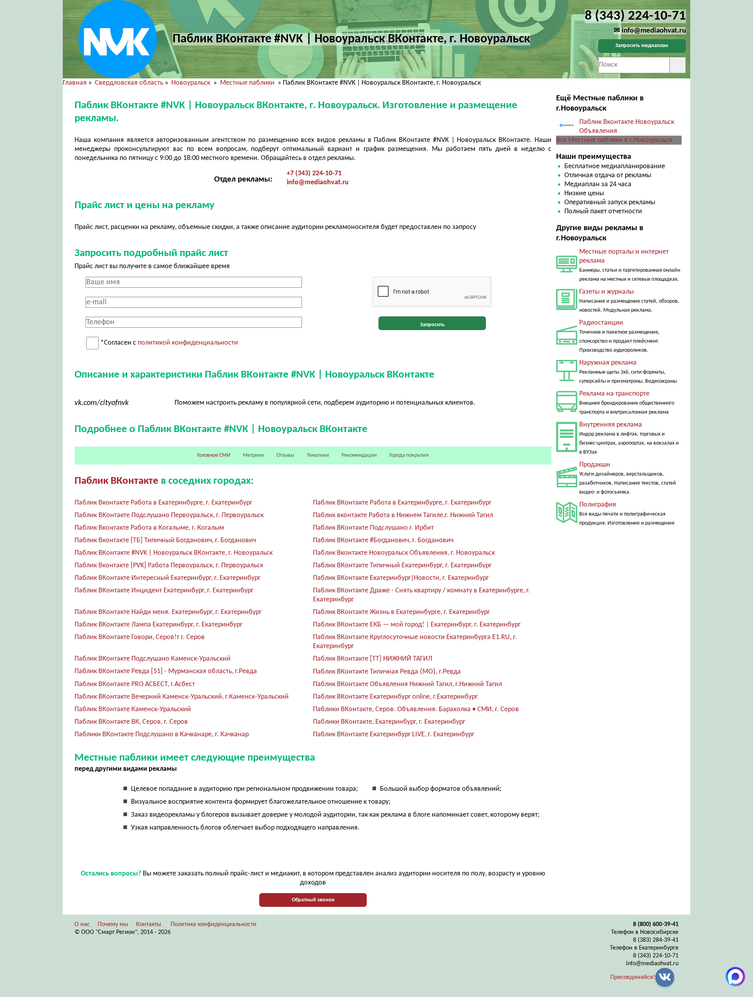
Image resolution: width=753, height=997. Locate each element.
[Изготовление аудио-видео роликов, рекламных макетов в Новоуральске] (566, 485)
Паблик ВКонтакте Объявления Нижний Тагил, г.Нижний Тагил (407, 684)
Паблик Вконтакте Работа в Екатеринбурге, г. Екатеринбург (163, 503)
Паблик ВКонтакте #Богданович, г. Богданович (383, 540)
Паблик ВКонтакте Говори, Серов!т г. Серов (140, 637)
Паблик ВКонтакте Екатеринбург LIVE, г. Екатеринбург (393, 734)
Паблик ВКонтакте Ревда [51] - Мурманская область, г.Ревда (166, 671)
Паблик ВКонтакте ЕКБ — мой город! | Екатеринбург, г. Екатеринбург (416, 624)
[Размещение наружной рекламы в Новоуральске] (566, 379)
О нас (82, 924)
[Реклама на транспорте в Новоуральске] (566, 410)
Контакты (148, 924)
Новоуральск (191, 83)
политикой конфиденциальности (188, 343)
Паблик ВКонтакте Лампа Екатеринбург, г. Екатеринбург (158, 624)
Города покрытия (409, 455)
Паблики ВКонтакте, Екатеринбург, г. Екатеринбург (389, 722)
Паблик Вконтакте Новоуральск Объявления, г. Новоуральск (404, 553)
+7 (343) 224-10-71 (314, 173)
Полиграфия (597, 504)
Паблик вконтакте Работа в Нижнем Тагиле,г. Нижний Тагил (403, 515)
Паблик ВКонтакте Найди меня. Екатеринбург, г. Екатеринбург (168, 612)
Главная (75, 83)
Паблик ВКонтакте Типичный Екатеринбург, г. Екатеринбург (402, 565)
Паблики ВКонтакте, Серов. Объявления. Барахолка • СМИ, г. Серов (416, 709)
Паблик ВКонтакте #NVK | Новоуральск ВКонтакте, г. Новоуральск (174, 553)
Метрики (253, 455)
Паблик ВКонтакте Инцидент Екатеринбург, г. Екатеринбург (164, 590)
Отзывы (285, 455)
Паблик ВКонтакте (116, 481)
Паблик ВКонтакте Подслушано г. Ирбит (373, 528)
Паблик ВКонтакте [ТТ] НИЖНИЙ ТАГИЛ (372, 659)
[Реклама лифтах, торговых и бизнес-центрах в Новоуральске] (566, 450)
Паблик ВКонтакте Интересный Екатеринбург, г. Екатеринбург (167, 578)
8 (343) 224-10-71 (655, 956)
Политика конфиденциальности (213, 924)
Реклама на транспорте (614, 394)
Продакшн (594, 465)
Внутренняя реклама (610, 425)
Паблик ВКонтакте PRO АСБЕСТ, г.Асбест (135, 684)
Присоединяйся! (632, 977)
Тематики (318, 455)
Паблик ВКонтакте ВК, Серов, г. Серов (131, 722)
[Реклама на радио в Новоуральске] (566, 343)
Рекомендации (359, 455)
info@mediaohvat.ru (318, 182)
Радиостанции (601, 323)
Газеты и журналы (606, 292)
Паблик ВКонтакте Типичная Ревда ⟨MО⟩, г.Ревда (387, 672)
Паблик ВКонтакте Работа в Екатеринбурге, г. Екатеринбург (402, 503)
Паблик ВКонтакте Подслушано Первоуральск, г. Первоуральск (169, 515)
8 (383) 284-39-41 (655, 940)
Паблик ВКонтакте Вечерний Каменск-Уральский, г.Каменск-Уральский (182, 697)
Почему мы (113, 924)
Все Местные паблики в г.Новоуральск (614, 140)
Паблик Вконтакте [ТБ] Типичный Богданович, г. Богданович (165, 540)
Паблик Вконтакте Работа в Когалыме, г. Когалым (149, 528)
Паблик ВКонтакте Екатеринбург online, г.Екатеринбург (395, 697)
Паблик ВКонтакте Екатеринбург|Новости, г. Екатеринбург (401, 578)
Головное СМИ (213, 455)
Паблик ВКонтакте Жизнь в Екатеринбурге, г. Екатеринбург (401, 612)
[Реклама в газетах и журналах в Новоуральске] (566, 308)
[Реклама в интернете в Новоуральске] (566, 270)
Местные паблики (248, 83)
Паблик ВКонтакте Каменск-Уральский (133, 709)
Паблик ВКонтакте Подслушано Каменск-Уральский (153, 659)
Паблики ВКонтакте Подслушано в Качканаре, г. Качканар (162, 734)
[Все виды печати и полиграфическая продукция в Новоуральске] (566, 521)
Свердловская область (129, 83)
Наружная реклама (608, 363)
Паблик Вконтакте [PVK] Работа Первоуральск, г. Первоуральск (169, 565)
